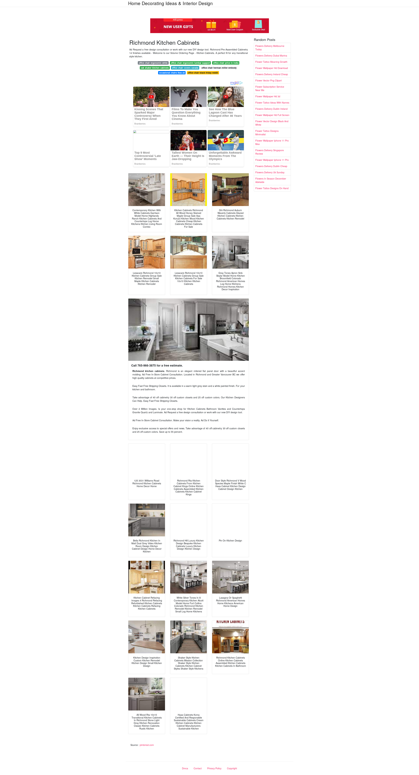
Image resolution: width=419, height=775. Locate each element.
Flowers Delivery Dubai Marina (271, 55)
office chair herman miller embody (219, 67)
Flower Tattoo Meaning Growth (271, 61)
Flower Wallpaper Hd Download (271, 68)
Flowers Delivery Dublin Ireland (271, 108)
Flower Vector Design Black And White (271, 123)
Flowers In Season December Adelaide (270, 180)
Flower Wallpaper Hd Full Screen (272, 115)
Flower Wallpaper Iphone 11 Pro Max (272, 142)
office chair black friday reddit (203, 72)
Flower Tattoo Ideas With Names (272, 102)
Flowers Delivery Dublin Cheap (271, 166)
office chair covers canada (185, 67)
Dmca (185, 768)
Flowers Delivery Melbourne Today (269, 47)
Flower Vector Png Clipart (268, 80)
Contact (198, 768)
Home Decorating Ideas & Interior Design (170, 3)
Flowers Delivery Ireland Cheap (271, 74)
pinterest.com (147, 745)
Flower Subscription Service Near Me (269, 88)
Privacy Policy (214, 768)
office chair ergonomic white (153, 62)
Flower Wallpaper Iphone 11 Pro (272, 159)
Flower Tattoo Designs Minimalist (267, 132)
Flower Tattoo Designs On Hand (272, 188)
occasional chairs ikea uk (172, 72)
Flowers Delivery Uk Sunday (269, 172)
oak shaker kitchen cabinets (155, 67)
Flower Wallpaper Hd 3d (267, 96)
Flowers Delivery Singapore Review (269, 152)
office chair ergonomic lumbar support (190, 62)
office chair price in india (225, 62)
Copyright (232, 768)
